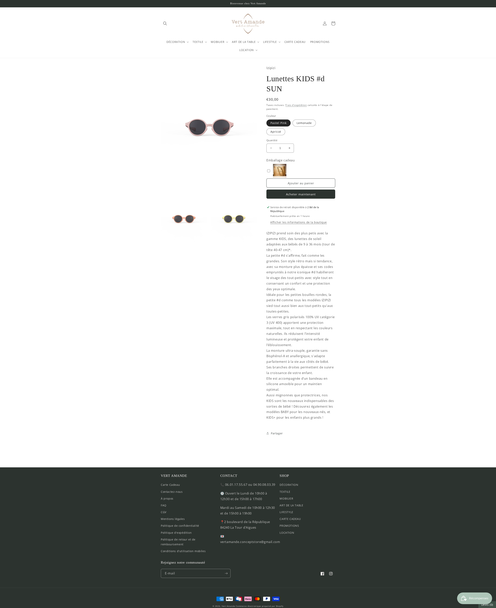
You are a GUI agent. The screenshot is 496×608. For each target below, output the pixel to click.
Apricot (275, 131)
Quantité (271, 140)
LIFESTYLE (286, 512)
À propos (167, 498)
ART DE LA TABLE (291, 505)
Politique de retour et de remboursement (178, 542)
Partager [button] (277, 433)
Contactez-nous (172, 492)
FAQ (163, 505)
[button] (165, 23)
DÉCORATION (289, 485)
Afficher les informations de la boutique (298, 222)
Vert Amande (228, 606)
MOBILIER (286, 498)
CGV (163, 512)
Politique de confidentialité (180, 525)
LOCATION (287, 532)
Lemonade (304, 123)
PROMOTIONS (289, 525)
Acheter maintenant (301, 194)
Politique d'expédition (176, 532)
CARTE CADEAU (290, 519)
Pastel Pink (278, 123)
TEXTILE (285, 492)
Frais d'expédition (296, 105)
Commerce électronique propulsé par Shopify (259, 606)
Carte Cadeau (170, 485)
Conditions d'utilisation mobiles (183, 551)
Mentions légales (173, 519)
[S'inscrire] (226, 573)
